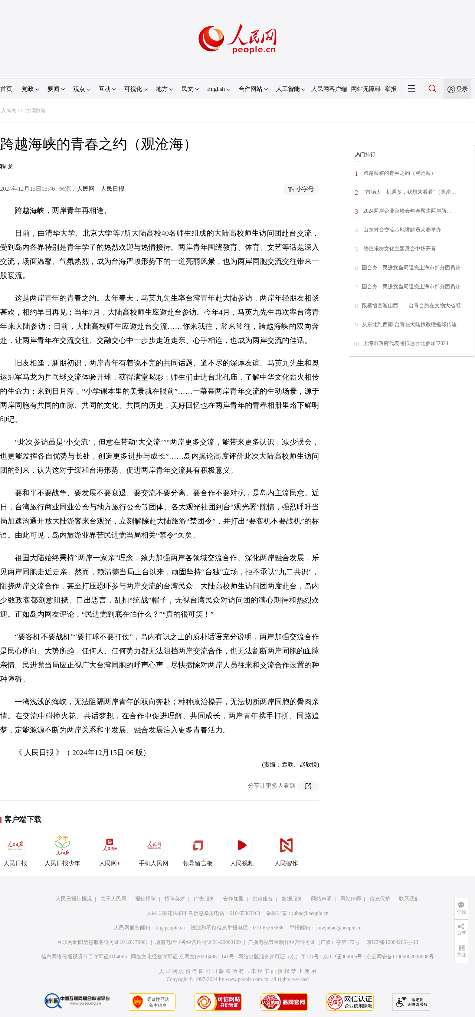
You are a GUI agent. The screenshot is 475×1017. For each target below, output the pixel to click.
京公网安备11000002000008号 (400, 956)
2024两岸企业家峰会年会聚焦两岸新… (407, 211)
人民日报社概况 (74, 899)
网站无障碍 (366, 89)
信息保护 (380, 899)
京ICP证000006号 (342, 956)
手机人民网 (153, 863)
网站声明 (321, 899)
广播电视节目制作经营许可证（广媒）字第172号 (304, 942)
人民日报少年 (62, 863)
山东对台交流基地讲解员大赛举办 (401, 230)
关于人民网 (114, 899)
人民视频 (242, 863)
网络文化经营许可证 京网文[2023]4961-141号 (182, 956)
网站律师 (350, 899)
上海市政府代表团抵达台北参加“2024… (408, 343)
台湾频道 (35, 110)
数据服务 (292, 899)
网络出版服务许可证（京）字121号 (278, 956)
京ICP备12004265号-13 (392, 942)
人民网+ (109, 863)
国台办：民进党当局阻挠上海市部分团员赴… (414, 267)
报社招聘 (145, 899)
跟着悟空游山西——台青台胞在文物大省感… (414, 305)
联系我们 (409, 899)
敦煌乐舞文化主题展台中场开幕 (399, 249)
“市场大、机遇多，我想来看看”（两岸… (409, 192)
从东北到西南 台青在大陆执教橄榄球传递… (412, 324)
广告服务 (204, 899)
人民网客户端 (329, 89)
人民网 (9, 110)
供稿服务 (262, 899)
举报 (391, 89)
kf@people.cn (170, 928)
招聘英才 (174, 899)
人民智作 (286, 863)
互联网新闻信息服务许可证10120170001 (102, 942)
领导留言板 (198, 863)
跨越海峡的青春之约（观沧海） (399, 173)
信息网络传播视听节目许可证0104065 (84, 956)
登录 (462, 89)
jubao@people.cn (310, 913)
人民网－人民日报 (100, 189)
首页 (6, 89)
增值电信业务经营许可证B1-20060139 (198, 942)
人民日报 (15, 863)
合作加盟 (233, 899)
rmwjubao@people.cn (338, 928)
